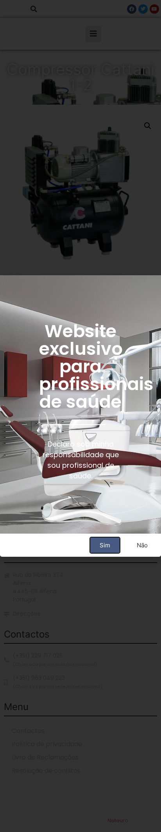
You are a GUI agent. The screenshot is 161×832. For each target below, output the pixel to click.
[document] (80, 416)
